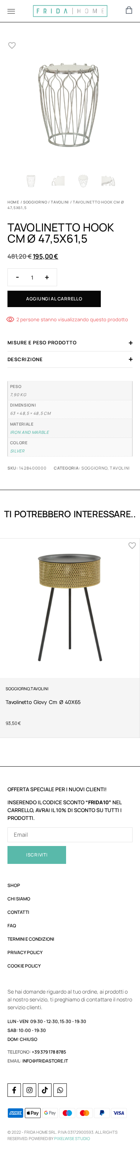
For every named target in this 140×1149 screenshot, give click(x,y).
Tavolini (60, 202)
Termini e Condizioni (30, 939)
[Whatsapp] (60, 1090)
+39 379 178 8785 (49, 1052)
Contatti (18, 912)
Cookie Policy (24, 966)
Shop (13, 885)
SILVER (17, 451)
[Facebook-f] (14, 1090)
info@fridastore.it (45, 1061)
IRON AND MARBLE (29, 432)
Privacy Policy (25, 952)
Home (13, 202)
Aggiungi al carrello (54, 299)
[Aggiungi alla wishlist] (12, 45)
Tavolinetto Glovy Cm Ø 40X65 (43, 702)
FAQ (11, 925)
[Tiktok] (45, 1090)
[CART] (129, 10)
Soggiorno (35, 202)
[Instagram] (29, 1090)
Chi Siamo (18, 899)
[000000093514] (70, 105)
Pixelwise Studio (72, 1138)
